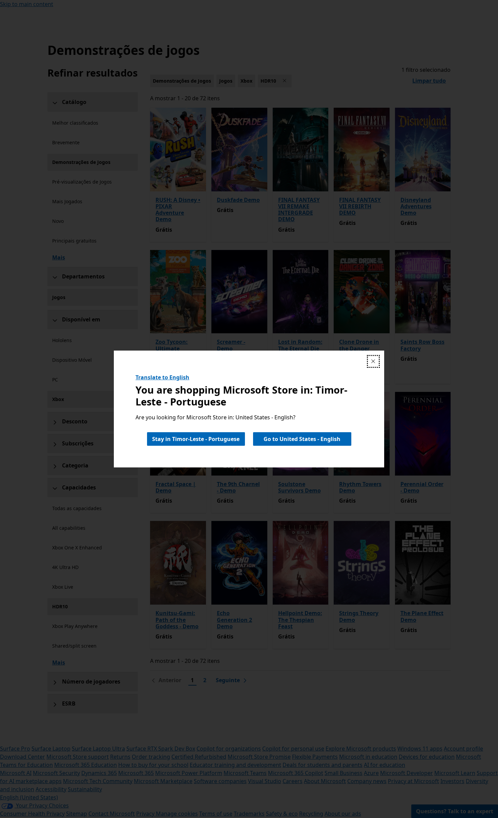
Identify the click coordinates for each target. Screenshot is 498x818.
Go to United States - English (302, 439)
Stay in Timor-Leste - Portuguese (196, 439)
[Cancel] (373, 361)
